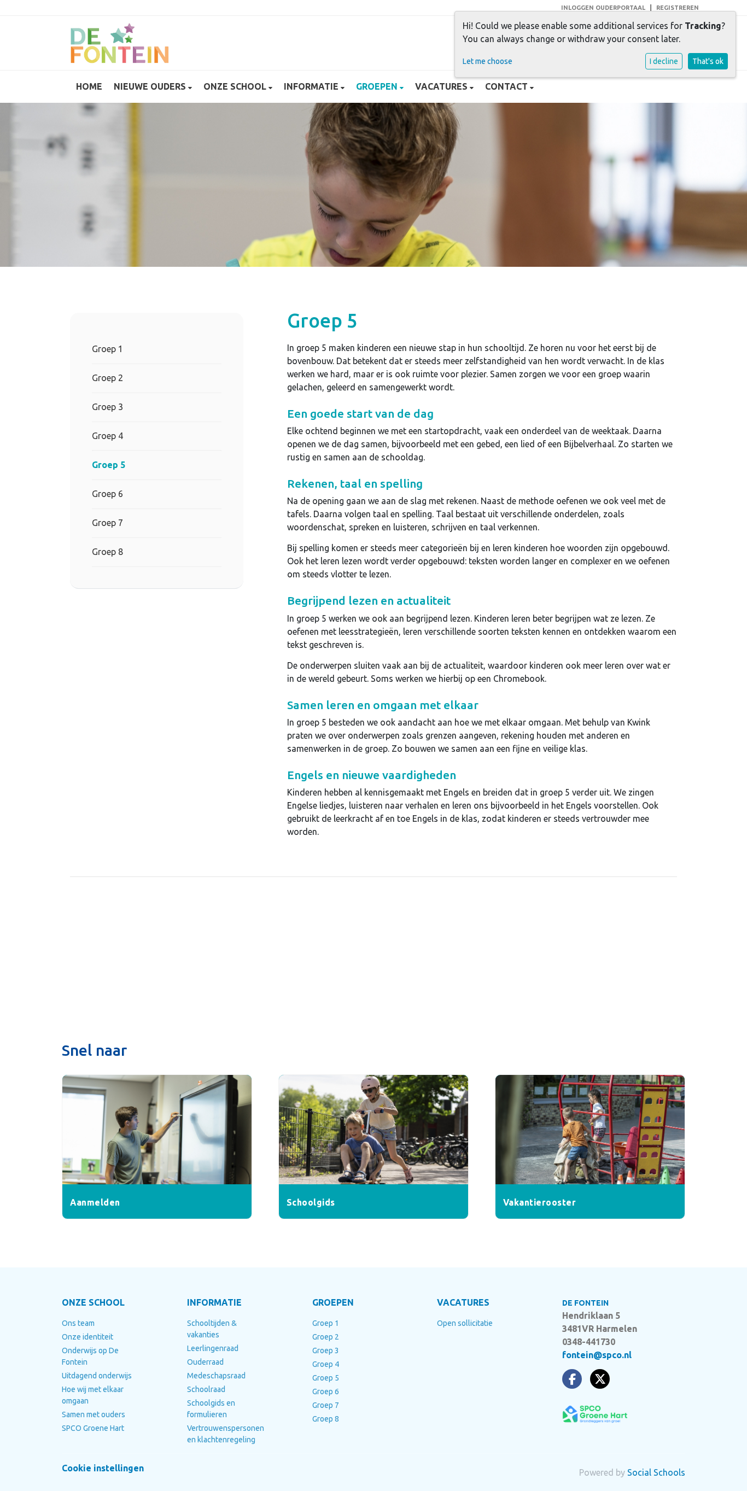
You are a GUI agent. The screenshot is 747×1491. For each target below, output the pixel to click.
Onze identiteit (87, 1336)
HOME (89, 86)
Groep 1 (107, 349)
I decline (664, 61)
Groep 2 (107, 378)
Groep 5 (108, 465)
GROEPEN (378, 86)
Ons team (78, 1323)
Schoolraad (206, 1389)
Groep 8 (107, 552)
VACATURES (442, 86)
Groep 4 (107, 436)
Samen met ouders (93, 1414)
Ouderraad (205, 1362)
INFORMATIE (312, 86)
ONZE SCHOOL (236, 86)
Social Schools (656, 1472)
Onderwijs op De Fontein (90, 1356)
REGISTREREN (677, 7)
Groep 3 (107, 407)
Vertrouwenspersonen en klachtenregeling (225, 1434)
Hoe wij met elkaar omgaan (93, 1395)
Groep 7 (107, 523)
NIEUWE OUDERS (151, 86)
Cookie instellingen (103, 1468)
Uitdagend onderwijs (97, 1375)
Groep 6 (107, 494)
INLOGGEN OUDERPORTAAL (603, 7)
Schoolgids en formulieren (211, 1409)
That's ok (707, 61)
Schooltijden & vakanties (212, 1329)
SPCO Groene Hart (93, 1428)
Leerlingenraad (212, 1348)
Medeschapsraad (216, 1375)
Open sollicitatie (465, 1323)
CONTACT (507, 86)
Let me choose (487, 61)
